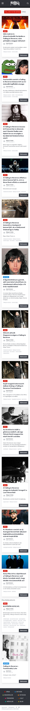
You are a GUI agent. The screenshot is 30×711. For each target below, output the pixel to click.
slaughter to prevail (16, 399)
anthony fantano (7, 96)
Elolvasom (23, 55)
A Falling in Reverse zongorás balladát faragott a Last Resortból (15, 490)
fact (18, 625)
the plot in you (14, 622)
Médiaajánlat (11, 707)
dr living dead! (11, 627)
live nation (12, 240)
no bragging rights (7, 620)
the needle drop (19, 95)
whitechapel (6, 618)
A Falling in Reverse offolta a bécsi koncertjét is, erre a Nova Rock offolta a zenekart (15, 180)
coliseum (15, 620)
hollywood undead (7, 191)
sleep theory (18, 240)
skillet (13, 95)
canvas (5, 627)
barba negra (6, 240)
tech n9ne (24, 399)
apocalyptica (22, 618)
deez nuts (20, 620)
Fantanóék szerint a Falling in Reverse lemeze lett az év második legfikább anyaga (14, 82)
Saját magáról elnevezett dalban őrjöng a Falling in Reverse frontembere (13, 386)
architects (5, 449)
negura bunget (6, 622)
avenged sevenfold (7, 547)
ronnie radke (15, 51)
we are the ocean (14, 618)
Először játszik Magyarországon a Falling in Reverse (14, 335)
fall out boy (5, 625)
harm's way (21, 622)
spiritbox (20, 449)
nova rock (23, 191)
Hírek (5, 31)
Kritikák (6, 277)
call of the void (12, 625)
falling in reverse (7, 51)
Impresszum (4, 707)
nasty (24, 620)
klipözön (21, 623)
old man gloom (15, 623)
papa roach (6, 501)
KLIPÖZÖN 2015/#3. (11, 606)
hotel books (22, 625)
